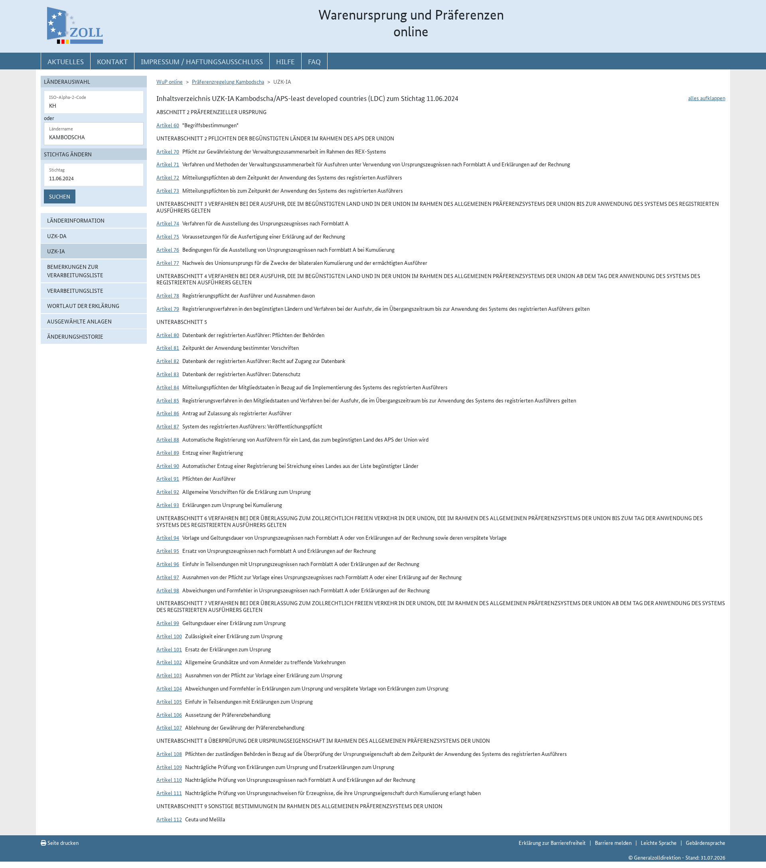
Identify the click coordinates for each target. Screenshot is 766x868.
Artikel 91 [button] (167, 478)
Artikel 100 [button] (169, 636)
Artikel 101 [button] (169, 649)
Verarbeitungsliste (75, 290)
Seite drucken (62, 842)
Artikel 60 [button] (167, 125)
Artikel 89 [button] (167, 452)
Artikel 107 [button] (169, 727)
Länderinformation (76, 220)
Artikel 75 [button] (167, 236)
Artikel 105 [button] (169, 701)
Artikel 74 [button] (167, 223)
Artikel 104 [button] (169, 688)
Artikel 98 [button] (167, 590)
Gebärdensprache (705, 842)
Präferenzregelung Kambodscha (228, 81)
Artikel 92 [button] (167, 491)
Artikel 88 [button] (167, 439)
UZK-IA (56, 251)
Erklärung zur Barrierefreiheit (552, 842)
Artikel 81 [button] (167, 347)
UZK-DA (57, 236)
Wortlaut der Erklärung (83, 306)
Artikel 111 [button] (169, 793)
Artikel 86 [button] (167, 413)
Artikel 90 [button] (167, 466)
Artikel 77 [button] (167, 262)
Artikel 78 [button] (167, 295)
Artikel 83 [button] (167, 374)
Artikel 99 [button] (167, 623)
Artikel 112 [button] (169, 819)
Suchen (59, 196)
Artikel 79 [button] (167, 308)
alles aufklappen (706, 98)
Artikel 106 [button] (169, 714)
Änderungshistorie (75, 336)
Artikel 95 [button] (167, 550)
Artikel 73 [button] (167, 190)
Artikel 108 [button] (169, 754)
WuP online (169, 81)
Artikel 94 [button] (167, 537)
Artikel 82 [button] (167, 361)
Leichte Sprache (659, 842)
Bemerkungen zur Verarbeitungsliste (75, 270)
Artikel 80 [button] (167, 335)
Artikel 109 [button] (169, 767)
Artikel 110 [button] (169, 779)
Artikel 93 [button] (167, 505)
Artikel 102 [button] (169, 662)
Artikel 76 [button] (167, 249)
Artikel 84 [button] (167, 387)
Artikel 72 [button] (167, 177)
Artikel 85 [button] (167, 400)
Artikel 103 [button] (169, 675)
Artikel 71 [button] (167, 164)
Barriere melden (613, 842)
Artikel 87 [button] (167, 426)
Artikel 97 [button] (167, 577)
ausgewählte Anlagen (79, 321)
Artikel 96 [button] (167, 564)
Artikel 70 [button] (167, 151)
